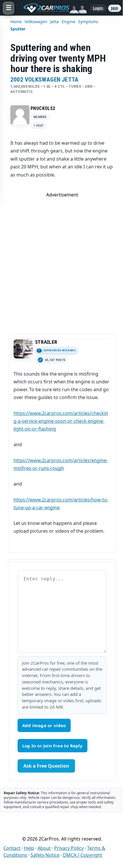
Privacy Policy (69, 848)
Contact (11, 848)
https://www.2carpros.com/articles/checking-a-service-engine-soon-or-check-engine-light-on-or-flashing (61, 421)
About (44, 848)
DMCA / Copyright (82, 855)
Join (114, 8)
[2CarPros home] (52, 8)
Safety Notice (45, 855)
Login (98, 8)
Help (29, 848)
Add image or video (44, 725)
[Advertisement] (62, 260)
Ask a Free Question (46, 766)
